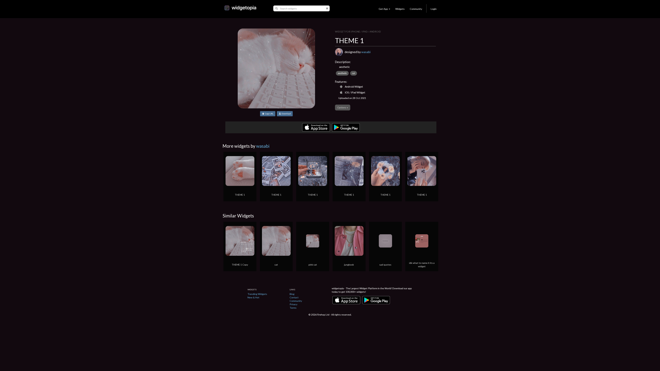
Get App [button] (383, 8)
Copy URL (268, 113)
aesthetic (342, 73)
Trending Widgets (257, 294)
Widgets (400, 8)
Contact (294, 297)
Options (342, 107)
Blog (292, 294)
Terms (293, 307)
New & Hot (253, 297)
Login (434, 8)
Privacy (293, 304)
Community (416, 8)
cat (353, 73)
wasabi (366, 52)
